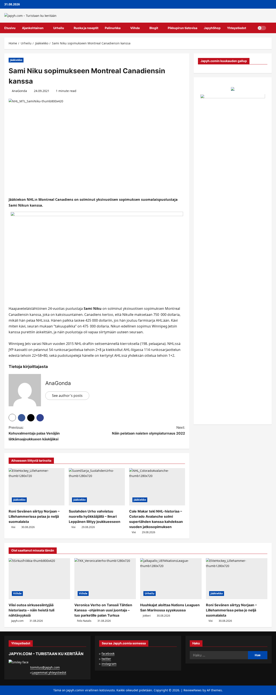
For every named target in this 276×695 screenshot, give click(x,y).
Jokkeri (147, 615)
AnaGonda (19, 91)
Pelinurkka (113, 28)
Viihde (135, 28)
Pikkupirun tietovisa (182, 28)
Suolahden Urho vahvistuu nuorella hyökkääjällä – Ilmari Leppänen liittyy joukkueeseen (94, 516)
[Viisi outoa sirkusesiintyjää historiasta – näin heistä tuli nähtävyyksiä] (39, 578)
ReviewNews (192, 690)
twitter (106, 659)
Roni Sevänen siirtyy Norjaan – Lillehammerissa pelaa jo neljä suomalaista (34, 516)
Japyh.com (17, 621)
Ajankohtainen (33, 28)
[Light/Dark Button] (261, 28)
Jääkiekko (16, 60)
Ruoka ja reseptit (86, 28)
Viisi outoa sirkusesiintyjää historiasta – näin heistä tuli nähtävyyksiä (31, 610)
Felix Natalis (84, 621)
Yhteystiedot (236, 28)
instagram (109, 664)
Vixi (13, 527)
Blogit (153, 28)
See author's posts (67, 395)
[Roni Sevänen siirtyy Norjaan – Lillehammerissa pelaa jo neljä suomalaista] (36, 486)
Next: (148, 430)
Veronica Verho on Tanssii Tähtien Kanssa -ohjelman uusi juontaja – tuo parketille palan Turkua (103, 610)
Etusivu (10, 28)
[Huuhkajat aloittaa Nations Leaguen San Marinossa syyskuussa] (171, 578)
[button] (270, 28)
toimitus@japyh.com (45, 667)
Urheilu (58, 28)
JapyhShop (212, 28)
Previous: (34, 433)
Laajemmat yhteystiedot (49, 672)
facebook (108, 653)
